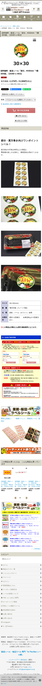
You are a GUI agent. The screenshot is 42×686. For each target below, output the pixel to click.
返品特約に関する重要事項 (12, 104)
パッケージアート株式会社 (18, 660)
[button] (3, 9)
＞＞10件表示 (35, 549)
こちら (29, 667)
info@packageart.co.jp (27, 669)
